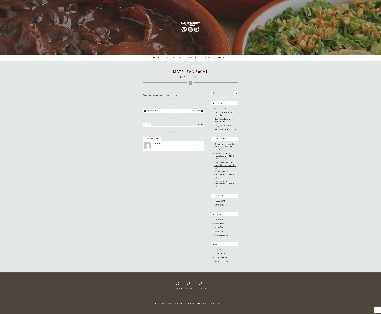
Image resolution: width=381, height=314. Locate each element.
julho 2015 (219, 205)
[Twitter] (201, 124)
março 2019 (219, 201)
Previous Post (152, 111)
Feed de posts (221, 253)
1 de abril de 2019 (159, 95)
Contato (222, 57)
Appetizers (219, 219)
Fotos (193, 57)
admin (172, 95)
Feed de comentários (224, 257)
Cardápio (177, 57)
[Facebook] (198, 124)
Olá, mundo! (220, 108)
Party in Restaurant (223, 125)
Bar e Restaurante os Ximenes (190, 27)
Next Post (196, 111)
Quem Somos (160, 57)
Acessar (218, 249)
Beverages (219, 223)
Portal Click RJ (218, 304)
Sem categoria (221, 235)
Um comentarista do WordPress (224, 145)
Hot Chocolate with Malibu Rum (225, 156)
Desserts (218, 231)
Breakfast (219, 227)
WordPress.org (221, 261)
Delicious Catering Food (225, 129)
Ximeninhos (207, 57)
